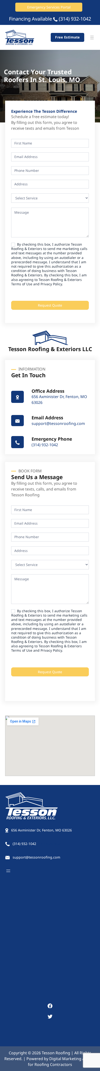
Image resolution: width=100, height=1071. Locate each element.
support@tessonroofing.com (58, 423)
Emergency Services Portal (49, 7)
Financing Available (30, 18)
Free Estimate (67, 37)
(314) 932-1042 (75, 18)
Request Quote (50, 305)
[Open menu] (92, 37)
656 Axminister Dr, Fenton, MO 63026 (41, 830)
